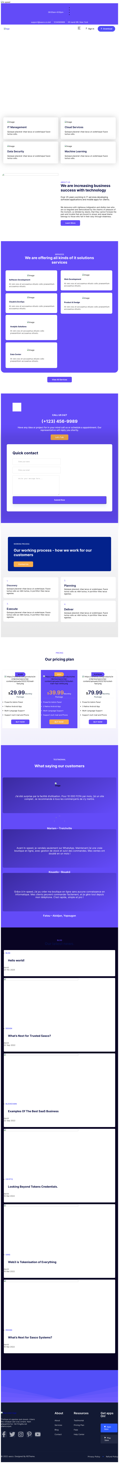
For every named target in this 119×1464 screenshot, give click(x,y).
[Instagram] (21, 1434)
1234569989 (59, 22)
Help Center (79, 1434)
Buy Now (20, 722)
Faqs (76, 1430)
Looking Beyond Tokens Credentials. (33, 1186)
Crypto (9, 1179)
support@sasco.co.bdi (41, 22)
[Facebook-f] (4, 1434)
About (57, 1420)
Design (9, 1028)
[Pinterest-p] (29, 1434)
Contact (58, 1434)
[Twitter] (12, 1434)
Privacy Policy (94, 1457)
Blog (8, 953)
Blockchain (11, 1104)
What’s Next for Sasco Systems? (30, 1337)
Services (58, 1425)
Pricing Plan (79, 1425)
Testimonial (79, 1420)
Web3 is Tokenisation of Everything (32, 1262)
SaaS (8, 1255)
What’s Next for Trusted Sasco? (29, 1036)
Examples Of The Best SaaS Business (33, 1111)
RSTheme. (30, 1456)
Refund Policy (112, 1457)
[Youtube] (38, 1434)
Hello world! (16, 960)
